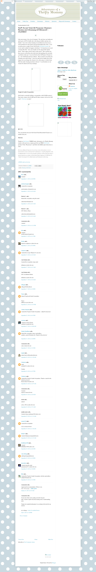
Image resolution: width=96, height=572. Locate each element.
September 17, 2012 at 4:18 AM (28, 279)
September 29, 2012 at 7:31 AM (28, 407)
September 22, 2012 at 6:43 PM (28, 315)
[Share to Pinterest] (40, 166)
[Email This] (35, 166)
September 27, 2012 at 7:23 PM (28, 348)
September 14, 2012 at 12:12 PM (28, 225)
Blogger (54, 562)
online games (34, 488)
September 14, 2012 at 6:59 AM (28, 191)
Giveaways (40, 21)
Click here (24, 99)
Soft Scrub (26, 141)
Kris (22, 230)
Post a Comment (23, 515)
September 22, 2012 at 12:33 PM (28, 304)
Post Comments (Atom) (29, 542)
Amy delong (24, 454)
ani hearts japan (25, 184)
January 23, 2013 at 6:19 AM (27, 490)
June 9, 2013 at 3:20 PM (26, 512)
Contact (74, 21)
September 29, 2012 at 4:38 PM (28, 458)
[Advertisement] (35, 527)
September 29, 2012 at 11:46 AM (28, 428)
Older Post (50, 539)
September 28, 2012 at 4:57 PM (28, 371)
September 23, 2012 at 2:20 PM (28, 338)
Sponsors (54, 21)
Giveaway (24, 167)
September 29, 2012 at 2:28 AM (28, 394)
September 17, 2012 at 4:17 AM (28, 267)
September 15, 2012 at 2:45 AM (28, 255)
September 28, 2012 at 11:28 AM (28, 357)
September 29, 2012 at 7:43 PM (28, 479)
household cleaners (44, 46)
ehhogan (23, 284)
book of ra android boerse (33, 510)
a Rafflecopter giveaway (24, 162)
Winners (47, 21)
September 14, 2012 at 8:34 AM (28, 216)
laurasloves (23, 463)
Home (18, 21)
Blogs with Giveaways (64, 21)
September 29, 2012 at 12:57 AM (28, 383)
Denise (22, 241)
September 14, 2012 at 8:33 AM (28, 203)
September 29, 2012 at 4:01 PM (28, 449)
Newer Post (21, 539)
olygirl (22, 353)
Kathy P (23, 433)
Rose (22, 174)
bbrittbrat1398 (24, 443)
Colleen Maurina (25, 309)
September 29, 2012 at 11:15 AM (28, 416)
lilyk (22, 474)
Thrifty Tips (25, 21)
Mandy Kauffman (25, 331)
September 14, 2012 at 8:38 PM (28, 245)
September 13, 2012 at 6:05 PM (28, 179)
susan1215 (23, 421)
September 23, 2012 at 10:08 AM (28, 326)
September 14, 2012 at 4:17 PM (28, 236)
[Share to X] (38, 166)
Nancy (22, 294)
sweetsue (23, 320)
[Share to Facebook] (39, 166)
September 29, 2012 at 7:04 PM (28, 469)
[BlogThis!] (36, 166)
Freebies (32, 21)
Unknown (23, 250)
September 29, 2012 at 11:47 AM (28, 438)
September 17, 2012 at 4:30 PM (28, 289)
